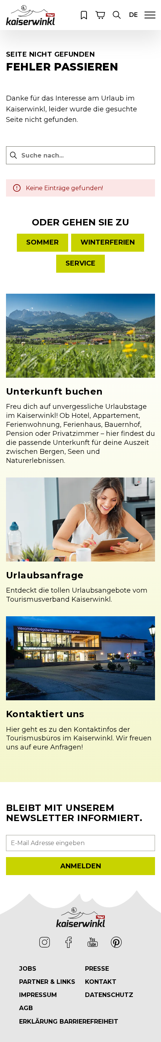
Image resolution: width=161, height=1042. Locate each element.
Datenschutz (109, 994)
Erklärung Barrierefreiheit (68, 1021)
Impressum (38, 994)
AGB (26, 1008)
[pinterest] (116, 942)
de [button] (133, 14)
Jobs (27, 968)
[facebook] (69, 942)
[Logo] (30, 15)
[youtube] (92, 942)
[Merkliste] (83, 15)
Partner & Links (47, 981)
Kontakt (100, 981)
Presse (97, 968)
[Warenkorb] (100, 15)
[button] (116, 15)
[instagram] (45, 942)
